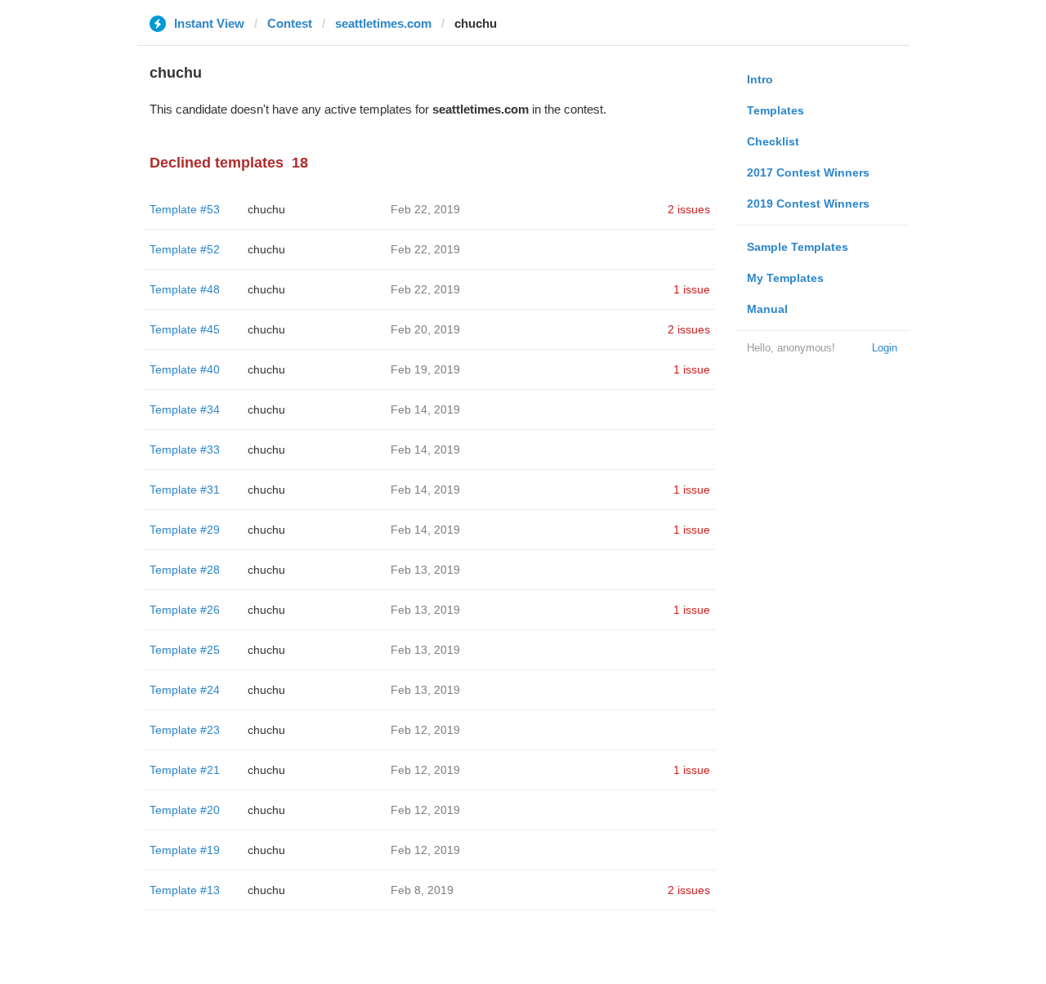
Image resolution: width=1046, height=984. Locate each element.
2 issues (689, 209)
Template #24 (185, 689)
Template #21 (185, 769)
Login (884, 348)
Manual (767, 308)
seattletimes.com (383, 23)
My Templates (785, 277)
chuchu (266, 209)
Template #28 (185, 569)
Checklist (773, 141)
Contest (289, 23)
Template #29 (185, 529)
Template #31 (185, 489)
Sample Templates (797, 246)
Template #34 (185, 409)
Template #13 (185, 890)
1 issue (691, 289)
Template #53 (185, 209)
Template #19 (185, 850)
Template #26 (185, 609)
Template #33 (185, 449)
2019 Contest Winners (808, 203)
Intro (760, 79)
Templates (775, 110)
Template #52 (185, 249)
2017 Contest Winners (808, 172)
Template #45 (185, 329)
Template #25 (185, 649)
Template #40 (185, 369)
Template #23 (185, 729)
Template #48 (185, 289)
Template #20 (185, 809)
